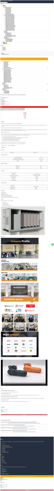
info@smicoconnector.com (3, 479)
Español (4, 49)
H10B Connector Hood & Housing (9, 20)
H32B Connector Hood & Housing (9, 22)
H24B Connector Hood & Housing (9, 21)
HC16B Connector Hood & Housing (10, 29)
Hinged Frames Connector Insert (9, 14)
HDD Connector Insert (6, 63)
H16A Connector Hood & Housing (9, 18)
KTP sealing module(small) (9, 39)
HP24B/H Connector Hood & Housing (8, 79)
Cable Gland (5, 37)
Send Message (24, 414)
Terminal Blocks (6, 32)
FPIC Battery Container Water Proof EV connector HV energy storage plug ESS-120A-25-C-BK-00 (24, 431)
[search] (7, 2)
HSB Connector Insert (8, 11)
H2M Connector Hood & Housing (9, 24)
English (2, 45)
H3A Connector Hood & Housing (7, 69)
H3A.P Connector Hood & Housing (10, 16)
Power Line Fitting (4, 462)
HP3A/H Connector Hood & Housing (7, 70)
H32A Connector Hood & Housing (7, 72)
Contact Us (3, 461)
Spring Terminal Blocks (8, 33)
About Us (3, 456)
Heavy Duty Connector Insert (7, 7)
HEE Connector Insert (8, 10)
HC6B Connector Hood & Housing (9, 28)
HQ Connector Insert (6, 65)
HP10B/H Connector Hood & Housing (10, 25)
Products (4, 6)
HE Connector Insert (8, 8)
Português (4, 48)
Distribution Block (7, 34)
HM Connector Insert (8, 13)
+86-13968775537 (4, 469)
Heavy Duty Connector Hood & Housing (7, 68)
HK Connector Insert (8, 12)
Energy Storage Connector (5, 88)
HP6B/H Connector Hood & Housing (7, 77)
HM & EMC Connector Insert (7, 67)
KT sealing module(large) (8, 41)
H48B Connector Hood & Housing (7, 75)
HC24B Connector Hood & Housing (10, 30)
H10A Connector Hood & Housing (9, 17)
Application (3, 460)
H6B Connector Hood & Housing (9, 19)
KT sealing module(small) (8, 40)
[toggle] (47, 61)
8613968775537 (2, 478)
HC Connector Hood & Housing (9, 27)
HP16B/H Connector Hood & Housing (10, 26)
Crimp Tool (5, 31)
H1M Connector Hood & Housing (9, 23)
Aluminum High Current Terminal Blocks (10, 35)
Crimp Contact (4, 82)
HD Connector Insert (8, 9)
